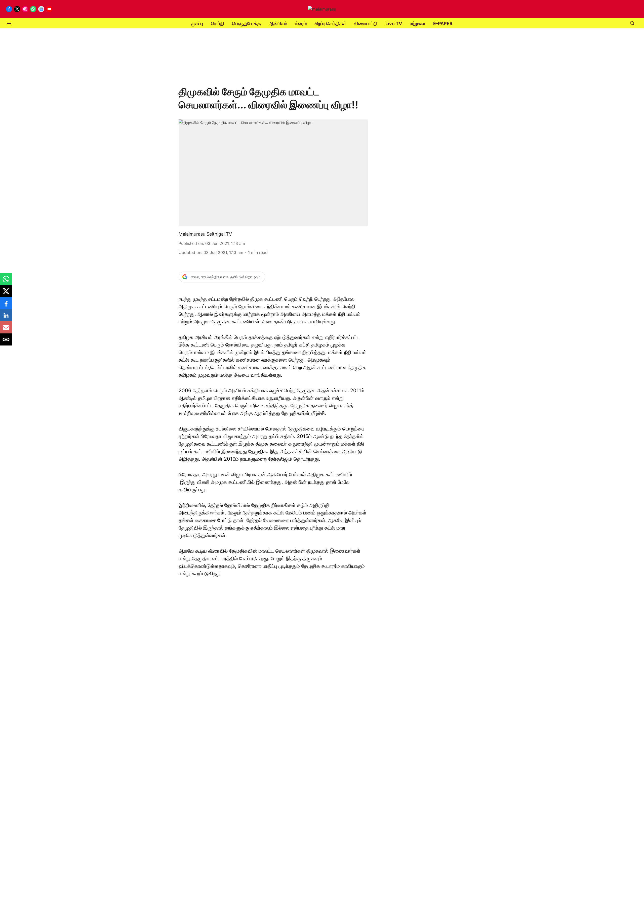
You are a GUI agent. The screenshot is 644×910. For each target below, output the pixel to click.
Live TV (393, 23)
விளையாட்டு (365, 23)
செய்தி (217, 23)
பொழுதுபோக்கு (246, 23)
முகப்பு (197, 23)
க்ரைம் (301, 23)
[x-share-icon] (6, 293)
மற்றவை (417, 23)
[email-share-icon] (6, 329)
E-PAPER (443, 23)
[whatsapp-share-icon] (6, 281)
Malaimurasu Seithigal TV (205, 234)
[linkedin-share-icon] (6, 317)
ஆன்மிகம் (278, 23)
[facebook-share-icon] (6, 305)
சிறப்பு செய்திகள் (330, 23)
